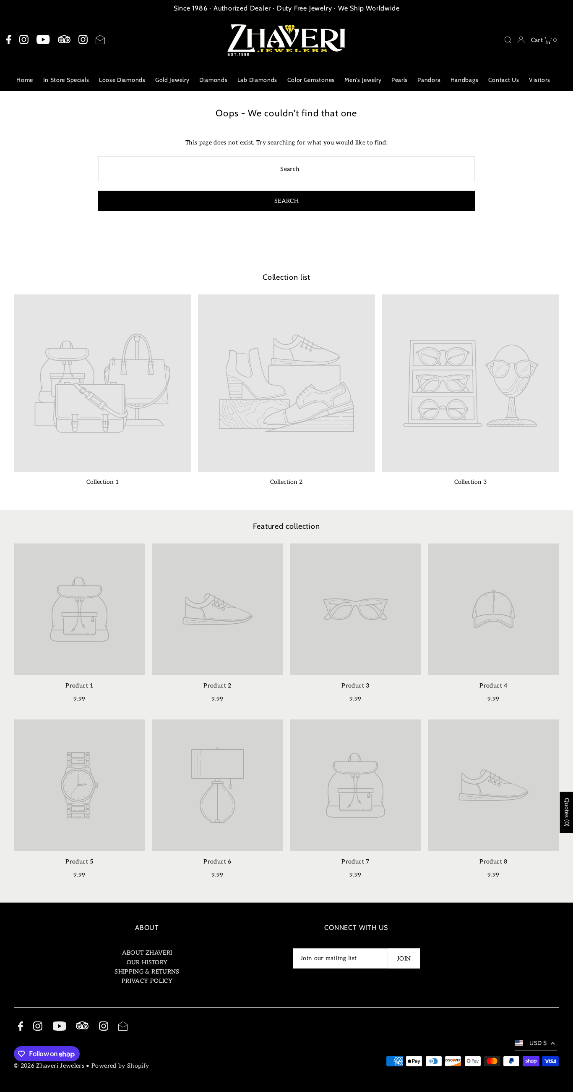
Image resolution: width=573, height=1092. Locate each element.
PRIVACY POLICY (147, 980)
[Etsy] (64, 39)
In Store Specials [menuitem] (66, 80)
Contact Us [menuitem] (503, 80)
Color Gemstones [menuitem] (311, 80)
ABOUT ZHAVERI (147, 952)
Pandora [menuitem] (428, 80)
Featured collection (286, 526)
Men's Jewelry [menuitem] (362, 80)
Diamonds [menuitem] (213, 80)
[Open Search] (508, 40)
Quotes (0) (566, 812)
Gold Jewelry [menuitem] (172, 80)
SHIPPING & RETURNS (147, 971)
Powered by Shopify (120, 1065)
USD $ (538, 1043)
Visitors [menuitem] (539, 80)
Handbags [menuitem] (465, 80)
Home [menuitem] (24, 80)
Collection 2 (286, 482)
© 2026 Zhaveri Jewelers (49, 1065)
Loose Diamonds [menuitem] (122, 80)
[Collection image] (102, 383)
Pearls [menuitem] (399, 80)
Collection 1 (102, 482)
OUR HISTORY (147, 962)
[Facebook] (8, 40)
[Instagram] (24, 40)
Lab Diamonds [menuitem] (257, 80)
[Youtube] (42, 40)
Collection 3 (470, 482)
